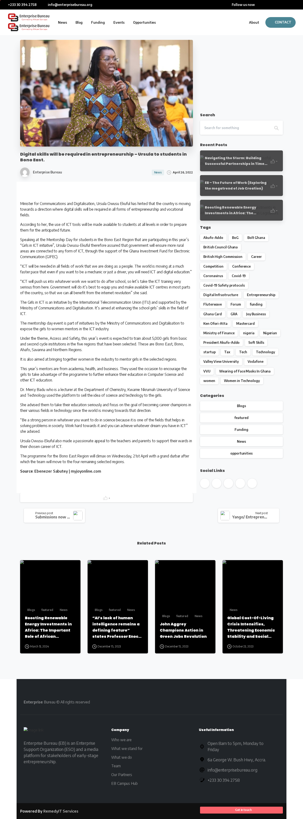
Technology (265, 352)
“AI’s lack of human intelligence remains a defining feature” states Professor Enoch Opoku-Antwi (116, 627)
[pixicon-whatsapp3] (272, 702)
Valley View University (221, 361)
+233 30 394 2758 (22, 5)
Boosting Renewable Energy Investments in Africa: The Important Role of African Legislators (48, 627)
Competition (213, 266)
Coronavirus (213, 276)
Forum (236, 304)
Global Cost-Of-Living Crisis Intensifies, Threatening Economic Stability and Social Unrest (251, 627)
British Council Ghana (220, 247)
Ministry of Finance (218, 333)
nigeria (248, 333)
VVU (206, 371)
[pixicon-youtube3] (232, 702)
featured (241, 418)
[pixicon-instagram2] (259, 702)
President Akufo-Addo (221, 342)
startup (209, 352)
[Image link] (34, 731)
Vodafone (255, 361)
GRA (234, 314)
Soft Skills (256, 342)
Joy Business (256, 314)
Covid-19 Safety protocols (224, 285)
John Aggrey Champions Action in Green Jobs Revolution (183, 630)
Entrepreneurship (261, 295)
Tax (227, 352)
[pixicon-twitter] (218, 702)
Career (256, 257)
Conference (241, 266)
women (209, 381)
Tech (243, 352)
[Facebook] (259, 5)
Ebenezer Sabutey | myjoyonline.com (67, 471)
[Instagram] (287, 5)
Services (60, 811)
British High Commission (222, 257)
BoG (235, 238)
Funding (241, 430)
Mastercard (245, 323)
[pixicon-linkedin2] (245, 702)
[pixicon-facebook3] (205, 702)
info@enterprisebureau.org (69, 5)
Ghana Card (212, 314)
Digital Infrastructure (220, 295)
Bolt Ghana (256, 238)
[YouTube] (273, 5)
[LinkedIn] (280, 5)
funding (256, 304)
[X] (266, 5)
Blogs (241, 406)
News (241, 441)
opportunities (241, 453)
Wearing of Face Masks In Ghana (245, 371)
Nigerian (270, 333)
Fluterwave (212, 304)
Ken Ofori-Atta (215, 323)
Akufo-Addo (213, 238)
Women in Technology (242, 381)
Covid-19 (239, 276)
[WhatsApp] (294, 5)
